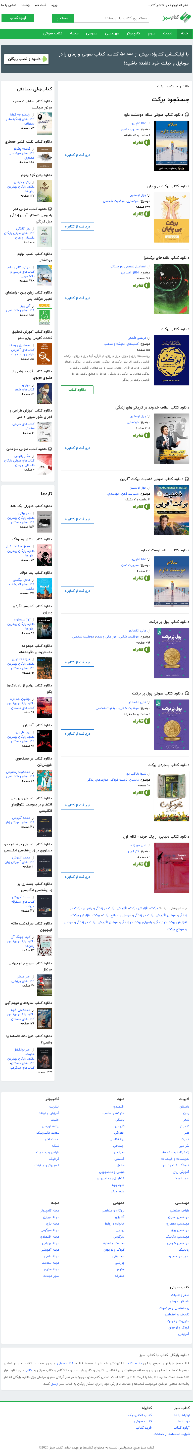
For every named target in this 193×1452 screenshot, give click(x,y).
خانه (184, 33)
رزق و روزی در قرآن (107, 356)
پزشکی (119, 1120)
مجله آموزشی (49, 1250)
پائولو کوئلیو (22, 182)
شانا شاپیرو (138, 123)
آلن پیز (25, 306)
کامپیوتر (133, 33)
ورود (54, 5)
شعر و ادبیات (180, 1295)
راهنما (26, 5)
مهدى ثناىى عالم (19, 267)
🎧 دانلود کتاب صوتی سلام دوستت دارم (156, 115)
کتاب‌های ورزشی (22, 981)
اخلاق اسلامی (130, 272)
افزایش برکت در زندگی (117, 362)
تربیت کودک (119, 780)
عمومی (92, 33)
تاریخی (119, 1126)
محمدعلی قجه (20, 1010)
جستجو (63, 18)
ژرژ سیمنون (22, 619)
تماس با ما (9, 5)
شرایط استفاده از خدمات (172, 1434)
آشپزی (119, 1217)
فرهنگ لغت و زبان (176, 1165)
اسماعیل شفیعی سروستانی (128, 266)
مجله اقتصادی (49, 1237)
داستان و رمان (179, 1301)
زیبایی (120, 1230)
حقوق (120, 1165)
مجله (74, 33)
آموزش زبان (181, 1172)
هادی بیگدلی (21, 580)
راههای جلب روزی (111, 368)
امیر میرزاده (138, 845)
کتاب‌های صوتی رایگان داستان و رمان (19, 235)
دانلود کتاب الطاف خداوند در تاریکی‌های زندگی (152, 407)
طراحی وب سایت (47, 1152)
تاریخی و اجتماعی (177, 1314)
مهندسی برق (180, 1230)
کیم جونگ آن (20, 937)
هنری (120, 1269)
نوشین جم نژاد (20, 699)
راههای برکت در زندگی (87, 362)
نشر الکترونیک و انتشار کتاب (168, 5)
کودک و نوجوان (114, 1250)
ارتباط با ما (182, 1415)
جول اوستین (138, 195)
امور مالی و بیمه (106, 636)
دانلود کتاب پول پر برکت (169, 622)
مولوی (26, 385)
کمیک (185, 1139)
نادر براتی (24, 513)
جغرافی (119, 1133)
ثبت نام (40, 5)
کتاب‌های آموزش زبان (19, 822)
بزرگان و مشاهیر (113, 1210)
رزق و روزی (129, 356)
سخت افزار (51, 1139)
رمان (186, 1113)
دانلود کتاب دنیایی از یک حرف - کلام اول (156, 836)
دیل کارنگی (23, 228)
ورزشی (119, 1263)
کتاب (28, 1370)
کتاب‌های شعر (24, 389)
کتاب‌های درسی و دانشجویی (22, 274)
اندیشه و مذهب (113, 1113)
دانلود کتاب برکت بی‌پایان (168, 186)
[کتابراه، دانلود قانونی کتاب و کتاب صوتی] (141, 143)
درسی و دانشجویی (111, 1172)
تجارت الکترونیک (47, 1133)
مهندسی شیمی (178, 1243)
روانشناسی (117, 1139)
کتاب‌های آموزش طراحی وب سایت (22, 352)
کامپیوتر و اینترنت (46, 1165)
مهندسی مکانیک (177, 1237)
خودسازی (133, 201)
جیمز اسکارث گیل (18, 546)
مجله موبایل (51, 1217)
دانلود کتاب (77, 389)
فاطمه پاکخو (22, 149)
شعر (186, 1120)
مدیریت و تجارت (178, 1321)
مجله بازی (52, 1224)
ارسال (54, 1384)
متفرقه (119, 1276)
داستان (134, 780)
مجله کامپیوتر (49, 1210)
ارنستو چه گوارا (20, 114)
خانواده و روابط (114, 1224)
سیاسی (119, 1152)
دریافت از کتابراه (77, 155)
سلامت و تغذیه (113, 1243)
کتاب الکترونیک (140, 1415)
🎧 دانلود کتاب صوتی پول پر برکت (160, 693)
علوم (152, 33)
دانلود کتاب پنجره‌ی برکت (168, 765)
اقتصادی (118, 1107)
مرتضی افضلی (137, 338)
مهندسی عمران (178, 1217)
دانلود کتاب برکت (175, 329)
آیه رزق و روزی (83, 356)
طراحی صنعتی (179, 1210)
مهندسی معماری (177, 1224)
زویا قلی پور (22, 732)
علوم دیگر (117, 1191)
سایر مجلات (51, 1276)
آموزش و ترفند (49, 1113)
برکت (68, 356)
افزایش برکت (142, 362)
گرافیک (54, 1159)
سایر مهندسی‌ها (178, 1256)
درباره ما (184, 1421)
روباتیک (183, 1250)
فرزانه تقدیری (21, 659)
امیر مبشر (23, 976)
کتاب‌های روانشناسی (20, 310)
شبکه (55, 1146)
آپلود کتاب (18, 18)
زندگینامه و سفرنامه (175, 1152)
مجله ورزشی (50, 1243)
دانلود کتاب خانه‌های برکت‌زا (166, 258)
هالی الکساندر (137, 630)
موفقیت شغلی (129, 636)
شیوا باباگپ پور (136, 774)
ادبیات (168, 33)
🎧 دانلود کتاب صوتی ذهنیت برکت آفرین (154, 479)
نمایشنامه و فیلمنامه (175, 1159)
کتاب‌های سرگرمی (22, 1068)
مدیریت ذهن (130, 129)
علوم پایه (118, 1185)
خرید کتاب (144, 1427)
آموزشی (183, 1334)
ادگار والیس (22, 456)
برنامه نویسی (50, 1126)
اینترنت (54, 1107)
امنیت (55, 1120)
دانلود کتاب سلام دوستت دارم (164, 550)
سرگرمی (118, 1237)
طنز (186, 1133)
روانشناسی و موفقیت (174, 1308)
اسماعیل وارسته (19, 345)
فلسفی (119, 1159)
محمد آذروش (21, 818)
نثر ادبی (133, 851)
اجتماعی (118, 1146)
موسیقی (118, 1256)
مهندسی (112, 33)
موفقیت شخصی (114, 201)
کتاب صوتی (53, 33)
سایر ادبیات (181, 1178)
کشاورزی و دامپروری (110, 1178)
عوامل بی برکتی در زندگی (125, 374)
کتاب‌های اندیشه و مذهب (121, 344)
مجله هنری (51, 1269)
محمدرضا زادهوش (18, 772)
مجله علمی (51, 1256)
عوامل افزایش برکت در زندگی (154, 915)
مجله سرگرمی (49, 1230)
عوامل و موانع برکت (94, 374)
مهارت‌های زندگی (98, 780)
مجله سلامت (50, 1263)
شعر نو (184, 1126)
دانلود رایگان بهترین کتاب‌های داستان (20, 520)
